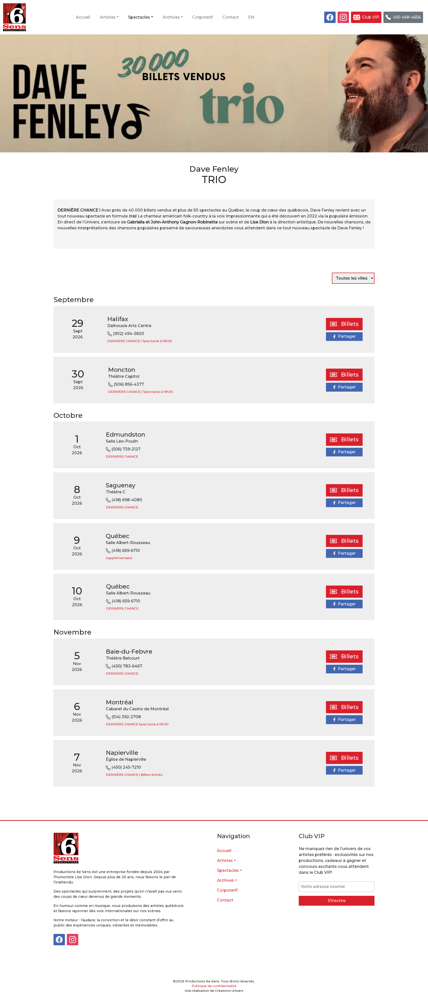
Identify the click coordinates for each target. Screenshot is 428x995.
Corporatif (202, 17)
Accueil (83, 17)
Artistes (108, 17)
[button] (366, 17)
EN (251, 17)
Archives (171, 17)
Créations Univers (229, 991)
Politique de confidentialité (214, 986)
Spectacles (139, 17)
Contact (230, 17)
